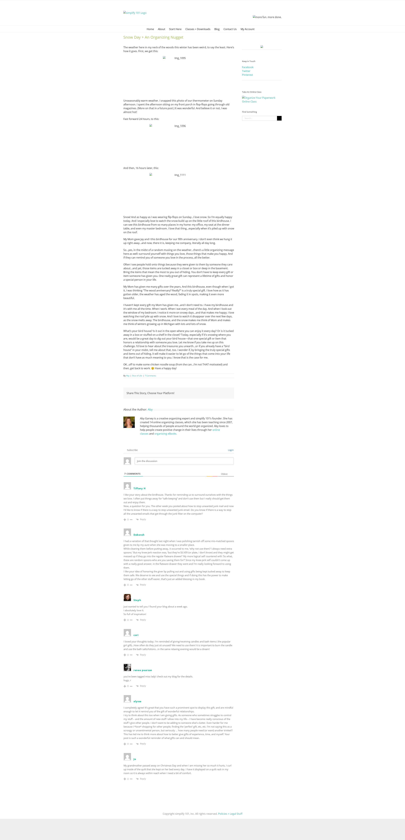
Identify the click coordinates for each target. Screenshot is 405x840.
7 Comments (150, 375)
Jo (135, 759)
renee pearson (143, 670)
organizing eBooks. (165, 433)
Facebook (247, 67)
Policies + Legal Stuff (230, 813)
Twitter (246, 71)
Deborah (139, 534)
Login (230, 449)
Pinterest (247, 75)
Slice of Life (137, 375)
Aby (127, 375)
